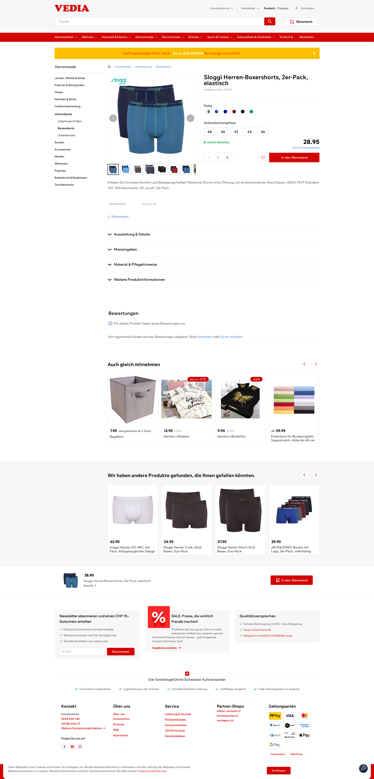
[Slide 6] (174, 169)
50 (223, 132)
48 (210, 132)
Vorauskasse (278, 754)
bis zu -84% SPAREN (188, 53)
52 (236, 132)
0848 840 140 (70, 719)
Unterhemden (66, 135)
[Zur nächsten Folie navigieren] (316, 364)
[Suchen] (269, 21)
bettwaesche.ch (227, 715)
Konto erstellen (231, 337)
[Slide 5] (162, 169)
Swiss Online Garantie (257, 630)
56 (263, 132)
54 (250, 132)
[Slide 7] (186, 169)
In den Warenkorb (294, 157)
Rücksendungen (175, 719)
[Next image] (190, 118)
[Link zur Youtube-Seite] (73, 747)
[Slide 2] (125, 169)
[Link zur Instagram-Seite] (80, 747)
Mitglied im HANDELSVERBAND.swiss (268, 635)
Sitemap (118, 724)
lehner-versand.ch (229, 711)
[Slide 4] (149, 169)
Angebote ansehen (164, 648)
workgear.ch (225, 720)
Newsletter (248, 8)
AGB (116, 730)
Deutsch (269, 8)
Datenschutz (121, 719)
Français (283, 8)
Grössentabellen (176, 725)
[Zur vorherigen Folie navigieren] (305, 364)
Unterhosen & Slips (69, 121)
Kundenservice (219, 8)
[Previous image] (113, 118)
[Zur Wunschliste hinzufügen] (263, 157)
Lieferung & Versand (178, 714)
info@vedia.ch (70, 723)
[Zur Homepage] (109, 66)
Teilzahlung (296, 754)
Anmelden (204, 337)
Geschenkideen (175, 736)
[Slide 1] (113, 169)
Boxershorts (66, 128)
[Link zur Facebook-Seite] (65, 747)
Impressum (120, 735)
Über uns (119, 714)
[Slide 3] (137, 169)
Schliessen (279, 770)
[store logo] (72, 8)
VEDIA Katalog (175, 730)
